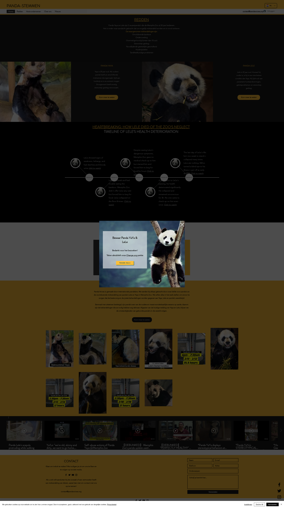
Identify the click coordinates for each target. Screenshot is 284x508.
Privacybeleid (111, 504)
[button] (182, 225)
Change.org (131, 255)
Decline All (259, 504)
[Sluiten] (281, 504)
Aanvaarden (272, 504)
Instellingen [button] (248, 504)
